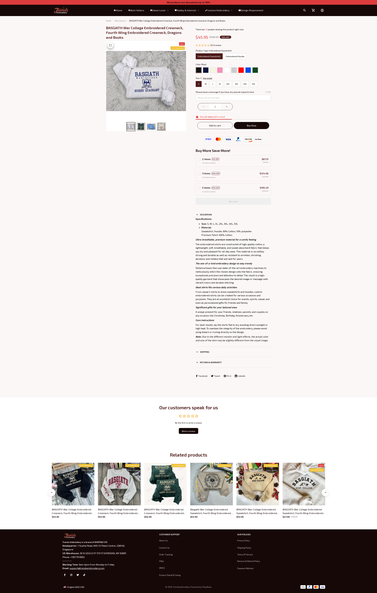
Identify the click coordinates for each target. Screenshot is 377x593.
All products (120, 20)
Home (108, 20)
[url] (207, 587)
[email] (87, 568)
